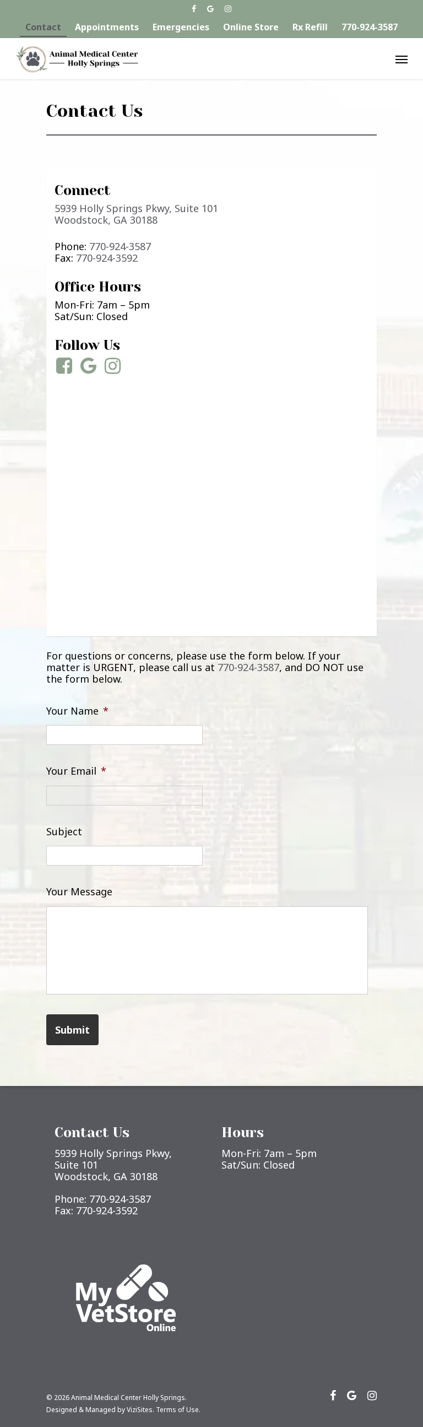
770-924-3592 (107, 257)
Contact (43, 27)
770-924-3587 (369, 27)
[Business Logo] (77, 59)
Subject (64, 831)
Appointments (107, 27)
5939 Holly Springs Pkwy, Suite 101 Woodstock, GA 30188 (136, 214)
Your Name (77, 711)
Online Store (251, 27)
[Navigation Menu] (401, 58)
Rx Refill (310, 27)
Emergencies (181, 27)
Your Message (79, 891)
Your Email (76, 771)
